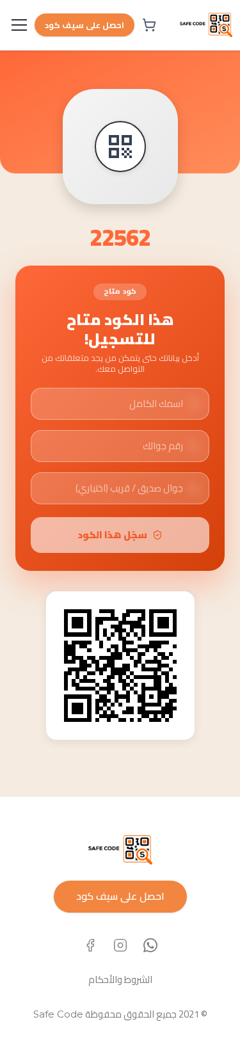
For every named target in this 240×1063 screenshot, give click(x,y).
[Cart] (149, 25)
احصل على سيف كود (84, 25)
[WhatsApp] (150, 945)
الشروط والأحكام (120, 979)
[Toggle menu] (19, 25)
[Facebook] (90, 945)
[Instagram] (120, 945)
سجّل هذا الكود (112, 534)
